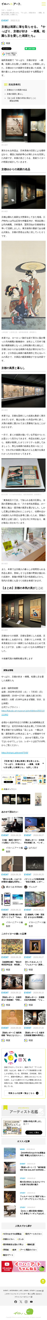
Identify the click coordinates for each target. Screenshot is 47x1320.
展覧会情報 (14, 101)
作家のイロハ (8, 1239)
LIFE (20, 1290)
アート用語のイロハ (28, 1250)
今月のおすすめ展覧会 (12, 1234)
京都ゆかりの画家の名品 (17, 90)
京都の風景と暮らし (15, 94)
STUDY (32, 1290)
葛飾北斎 (31, 1244)
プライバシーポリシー (23, 1297)
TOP (2, 10)
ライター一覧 (25, 1294)
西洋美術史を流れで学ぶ (13, 1244)
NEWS (26, 1290)
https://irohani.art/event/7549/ (14, 753)
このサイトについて (11, 1294)
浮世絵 (6, 1250)
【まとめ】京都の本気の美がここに (21, 98)
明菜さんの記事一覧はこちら (21, 1093)
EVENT (9, 10)
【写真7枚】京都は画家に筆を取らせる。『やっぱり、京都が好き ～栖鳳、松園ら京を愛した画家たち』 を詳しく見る (22, 764)
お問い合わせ (36, 1294)
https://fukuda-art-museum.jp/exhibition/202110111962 (23, 713)
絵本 (14, 1250)
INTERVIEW (14, 1290)
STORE (40, 1291)
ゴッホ (21, 1239)
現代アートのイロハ (33, 1234)
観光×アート (8, 1255)
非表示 (16, 84)
